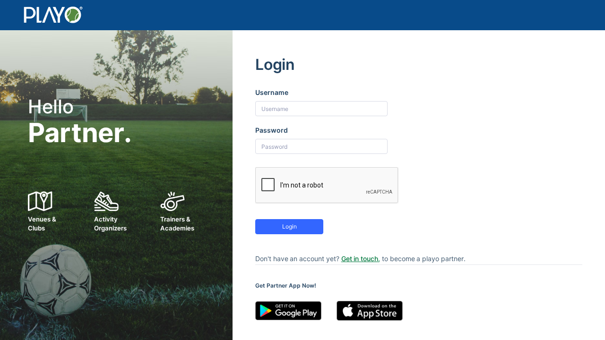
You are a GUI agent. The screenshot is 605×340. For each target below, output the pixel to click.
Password (271, 130)
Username (271, 92)
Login (289, 226)
